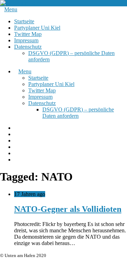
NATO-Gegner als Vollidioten (67, 209)
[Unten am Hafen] (21, 3)
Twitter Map (28, 34)
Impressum (26, 40)
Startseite (24, 21)
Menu (10, 9)
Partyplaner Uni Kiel (37, 28)
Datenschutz (28, 47)
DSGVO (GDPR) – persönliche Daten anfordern (78, 112)
